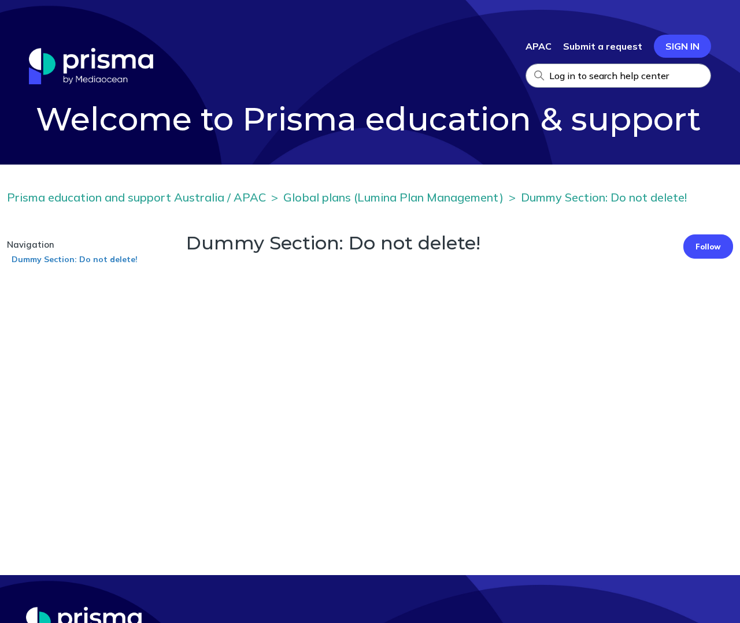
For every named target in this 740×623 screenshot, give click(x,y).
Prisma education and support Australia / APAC (136, 197)
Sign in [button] (682, 46)
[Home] (91, 81)
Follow (708, 246)
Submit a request (602, 46)
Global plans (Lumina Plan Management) (393, 197)
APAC (539, 46)
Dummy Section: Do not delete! (604, 197)
